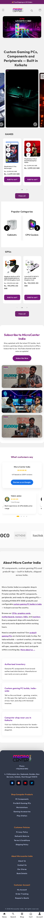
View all (22, 196)
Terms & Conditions (22, 840)
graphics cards (24, 613)
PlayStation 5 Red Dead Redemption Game (30, 160)
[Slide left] (17, 189)
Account (39, 917)
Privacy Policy (22, 832)
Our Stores (22, 869)
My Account (22, 890)
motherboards (8, 617)
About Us (22, 861)
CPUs (14, 613)
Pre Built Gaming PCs (22, 803)
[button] (3, 10)
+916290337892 (22, 769)
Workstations (22, 807)
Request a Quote (22, 898)
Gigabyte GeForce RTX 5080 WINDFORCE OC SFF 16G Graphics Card (12, 278)
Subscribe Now (22, 358)
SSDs (25, 617)
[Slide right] (26, 189)
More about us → (28, 650)
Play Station (22, 816)
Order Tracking (22, 894)
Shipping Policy (22, 844)
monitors (36, 617)
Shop (22, 917)
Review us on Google (22, 482)
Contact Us (22, 865)
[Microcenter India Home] (22, 763)
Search (13, 917)
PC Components (22, 799)
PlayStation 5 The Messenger (10, 167)
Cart (30, 917)
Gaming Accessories (22, 811)
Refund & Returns (22, 836)
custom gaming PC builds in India (27, 604)
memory (18, 617)
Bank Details (22, 873)
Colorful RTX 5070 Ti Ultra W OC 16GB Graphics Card (31, 278)
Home (4, 917)
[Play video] (22, 376)
